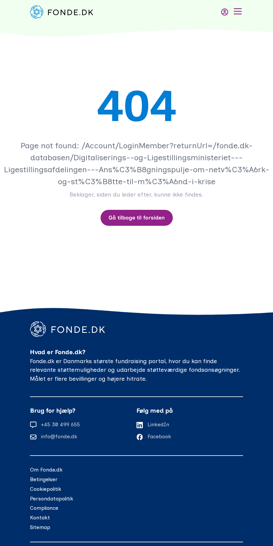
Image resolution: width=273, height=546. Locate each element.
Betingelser (44, 479)
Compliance (44, 508)
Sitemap (40, 527)
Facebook (159, 436)
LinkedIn (158, 424)
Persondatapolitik (51, 498)
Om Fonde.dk (46, 470)
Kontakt (40, 517)
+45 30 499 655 (60, 424)
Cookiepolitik (45, 489)
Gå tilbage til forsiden (137, 217)
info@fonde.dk (59, 436)
